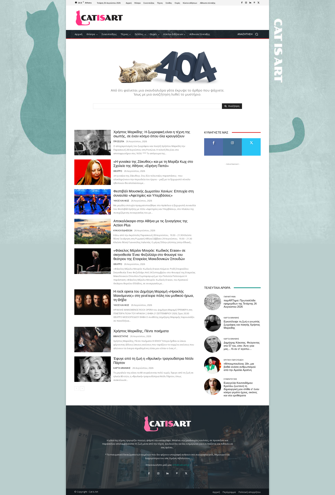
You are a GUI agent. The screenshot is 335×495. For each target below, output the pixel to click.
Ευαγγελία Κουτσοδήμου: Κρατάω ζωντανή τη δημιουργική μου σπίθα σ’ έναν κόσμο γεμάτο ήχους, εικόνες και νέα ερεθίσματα (241, 389)
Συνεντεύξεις (230, 379)
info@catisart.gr (181, 464)
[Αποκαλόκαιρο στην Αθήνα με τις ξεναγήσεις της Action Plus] (92, 231)
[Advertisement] (196, 18)
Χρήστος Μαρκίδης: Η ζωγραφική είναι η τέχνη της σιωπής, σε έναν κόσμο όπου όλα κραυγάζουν (151, 134)
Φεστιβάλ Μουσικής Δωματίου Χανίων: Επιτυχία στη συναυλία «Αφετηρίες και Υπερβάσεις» (153, 193)
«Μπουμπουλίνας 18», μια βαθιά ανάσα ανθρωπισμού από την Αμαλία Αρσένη (240, 367)
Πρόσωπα (118, 141)
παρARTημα (230, 297)
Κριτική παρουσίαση (233, 360)
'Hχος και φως (121, 201)
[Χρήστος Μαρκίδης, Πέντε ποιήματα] (92, 339)
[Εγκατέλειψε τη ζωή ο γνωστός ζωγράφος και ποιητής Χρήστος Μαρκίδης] (212, 323)
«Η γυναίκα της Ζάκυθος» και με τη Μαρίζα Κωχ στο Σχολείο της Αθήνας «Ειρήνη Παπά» (153, 163)
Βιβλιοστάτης (120, 336)
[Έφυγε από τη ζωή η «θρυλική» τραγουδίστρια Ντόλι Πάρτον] (92, 369)
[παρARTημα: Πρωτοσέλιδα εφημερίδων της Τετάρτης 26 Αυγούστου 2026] (212, 302)
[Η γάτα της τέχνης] (99, 18)
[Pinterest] (254, 3)
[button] (249, 34)
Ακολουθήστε (232, 139)
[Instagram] (246, 3)
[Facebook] (242, 3)
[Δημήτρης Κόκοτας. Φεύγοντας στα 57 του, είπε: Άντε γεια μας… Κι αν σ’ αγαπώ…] (212, 344)
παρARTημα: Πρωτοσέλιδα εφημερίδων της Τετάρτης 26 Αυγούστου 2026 (240, 303)
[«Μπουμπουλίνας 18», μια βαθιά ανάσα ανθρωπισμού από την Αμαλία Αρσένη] (212, 365)
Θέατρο (117, 171)
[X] (258, 3)
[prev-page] (76, 388)
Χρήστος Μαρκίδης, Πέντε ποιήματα (141, 331)
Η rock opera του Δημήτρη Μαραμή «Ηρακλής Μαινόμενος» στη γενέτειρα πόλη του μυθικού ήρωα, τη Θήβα (153, 295)
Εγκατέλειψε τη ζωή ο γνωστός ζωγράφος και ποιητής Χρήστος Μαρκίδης (242, 324)
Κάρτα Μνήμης (122, 368)
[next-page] (82, 388)
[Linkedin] (250, 3)
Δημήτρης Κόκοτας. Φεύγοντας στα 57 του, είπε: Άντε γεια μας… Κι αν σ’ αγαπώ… (242, 346)
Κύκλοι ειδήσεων (122, 230)
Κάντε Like (213, 139)
